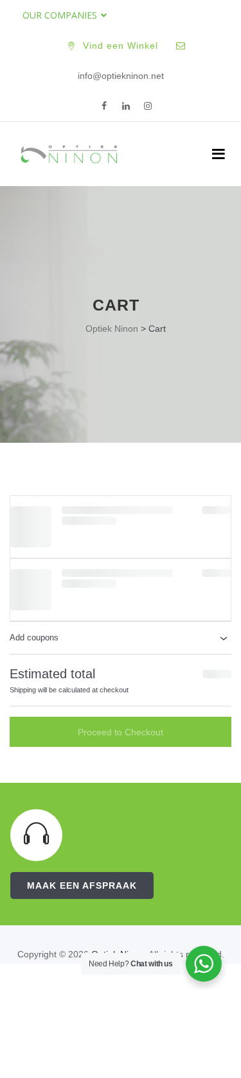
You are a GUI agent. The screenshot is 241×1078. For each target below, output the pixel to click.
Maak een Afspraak (82, 885)
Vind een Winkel (120, 45)
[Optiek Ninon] (69, 154)
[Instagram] (147, 106)
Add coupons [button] (34, 637)
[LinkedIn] (126, 106)
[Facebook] (104, 106)
